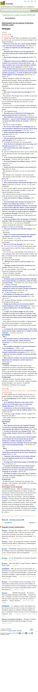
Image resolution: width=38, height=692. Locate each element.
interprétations (10, 18)
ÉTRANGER (5, 568)
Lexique (33, 510)
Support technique (12, 630)
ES (35, 1)
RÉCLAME (19, 630)
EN (28, 1)
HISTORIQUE (6, 334)
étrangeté (32, 522)
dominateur (11, 72)
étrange (23, 385)
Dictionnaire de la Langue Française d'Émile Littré (19, 15)
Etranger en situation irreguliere (12, 619)
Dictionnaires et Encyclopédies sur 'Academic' (17, 7)
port (29, 483)
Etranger (4, 558)
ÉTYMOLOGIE (6, 377)
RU (25, 1)
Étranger (4, 541)
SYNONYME (5, 363)
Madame (4, 496)
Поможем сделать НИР (16, 519)
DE (32, 1)
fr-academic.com (7, 3)
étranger (4, 530)
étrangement (8, 522)
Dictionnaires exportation (6, 633)
